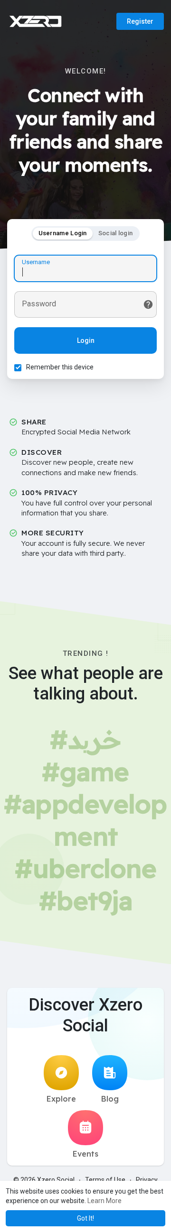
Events (85, 1153)
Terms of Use (105, 1180)
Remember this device (60, 367)
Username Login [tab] (62, 233)
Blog (110, 1098)
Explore (61, 1098)
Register (140, 21)
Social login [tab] (115, 233)
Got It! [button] (85, 1218)
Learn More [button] (104, 1200)
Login (86, 340)
